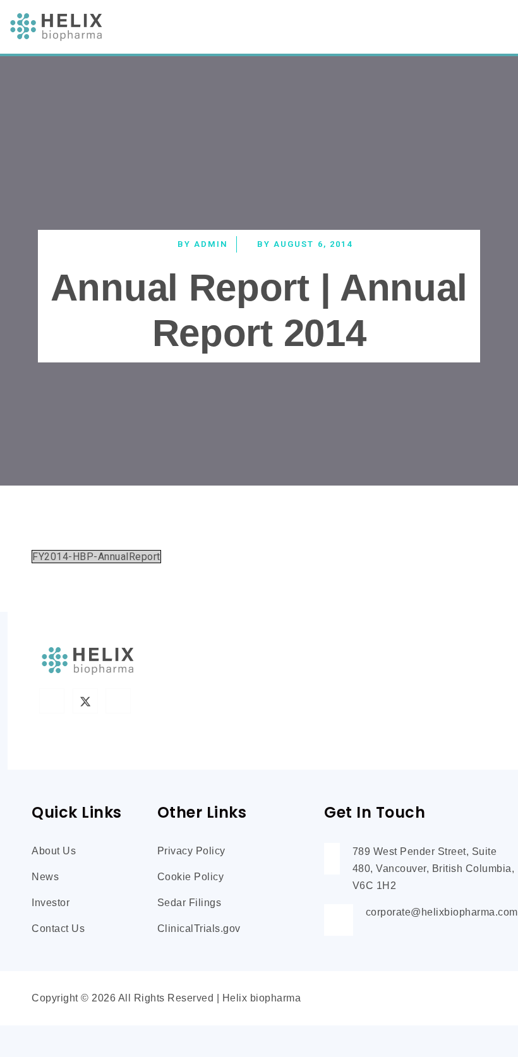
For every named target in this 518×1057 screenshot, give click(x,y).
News (45, 876)
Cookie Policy (190, 876)
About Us (54, 850)
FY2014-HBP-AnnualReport (96, 557)
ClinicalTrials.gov (199, 928)
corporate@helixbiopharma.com (442, 912)
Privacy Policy (191, 850)
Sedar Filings (189, 902)
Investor (50, 902)
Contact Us (58, 928)
